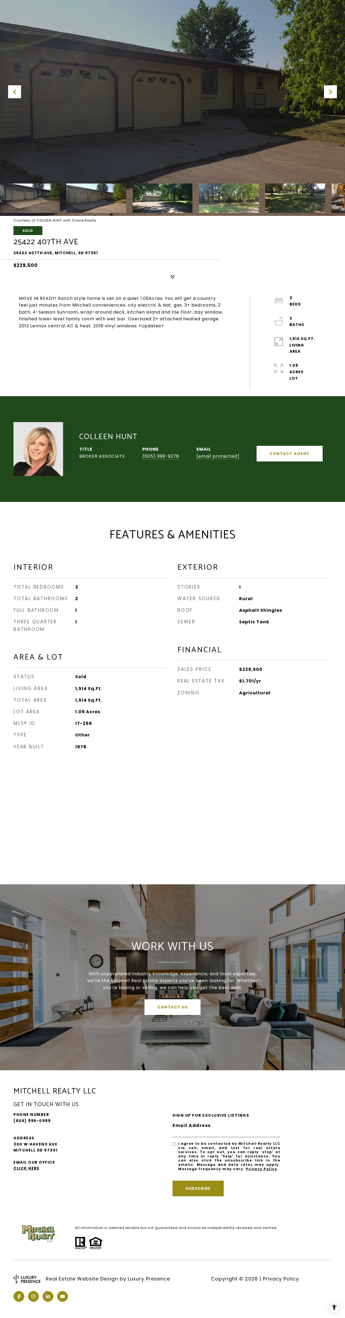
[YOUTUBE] (62, 1296)
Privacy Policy (261, 1169)
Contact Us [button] (172, 1007)
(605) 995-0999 (32, 1120)
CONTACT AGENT (290, 453)
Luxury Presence (149, 1278)
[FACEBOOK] (18, 1296)
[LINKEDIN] (48, 1296)
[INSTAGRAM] (33, 1296)
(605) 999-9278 (160, 456)
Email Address (191, 1125)
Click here (26, 1168)
